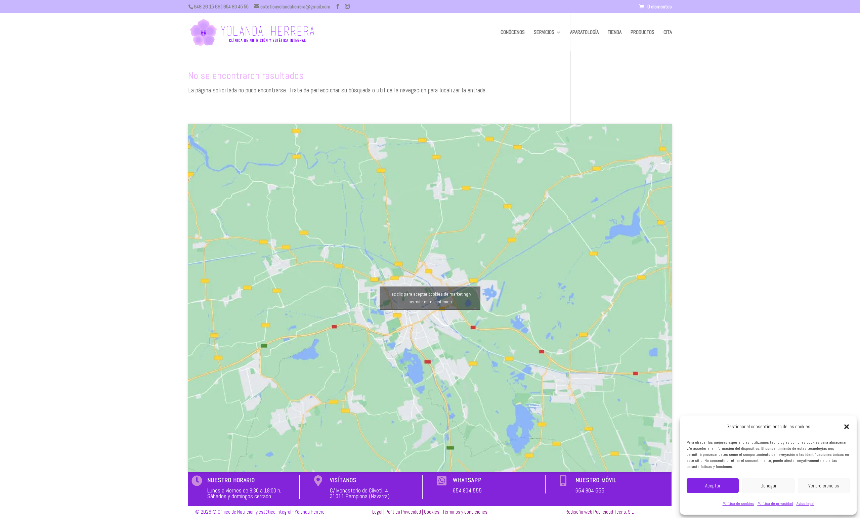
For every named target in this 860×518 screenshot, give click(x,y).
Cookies (431, 512)
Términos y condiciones (464, 512)
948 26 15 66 (207, 6)
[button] (846, 426)
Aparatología (584, 33)
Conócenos (513, 33)
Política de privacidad (775, 503)
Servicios (544, 33)
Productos (642, 33)
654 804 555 (467, 490)
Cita (667, 33)
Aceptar (712, 485)
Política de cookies (738, 503)
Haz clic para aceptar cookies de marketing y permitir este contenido (430, 298)
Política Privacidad (403, 512)
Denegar (768, 485)
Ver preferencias (823, 485)
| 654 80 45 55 (234, 6)
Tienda (614, 33)
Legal (377, 512)
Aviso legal (805, 503)
